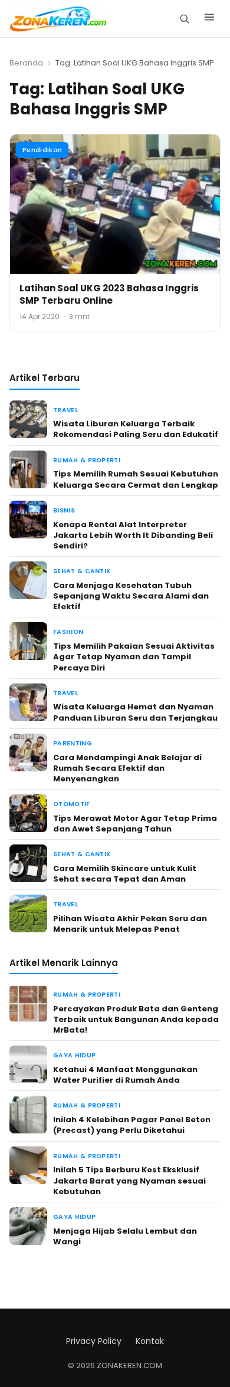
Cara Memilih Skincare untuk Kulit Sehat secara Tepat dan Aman (124, 874)
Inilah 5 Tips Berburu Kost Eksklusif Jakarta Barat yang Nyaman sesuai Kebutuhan (129, 1180)
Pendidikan (42, 150)
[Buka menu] (209, 19)
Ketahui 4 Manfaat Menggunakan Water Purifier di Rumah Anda (125, 1075)
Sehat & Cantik (81, 571)
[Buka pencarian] (184, 18)
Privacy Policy (93, 1341)
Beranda (26, 62)
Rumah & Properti (86, 460)
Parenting (72, 743)
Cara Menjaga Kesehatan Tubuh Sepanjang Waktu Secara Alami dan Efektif (131, 596)
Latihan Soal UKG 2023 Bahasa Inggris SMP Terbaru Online (109, 294)
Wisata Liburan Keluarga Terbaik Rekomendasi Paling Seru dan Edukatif (135, 429)
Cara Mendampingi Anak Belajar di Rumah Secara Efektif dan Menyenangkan (127, 768)
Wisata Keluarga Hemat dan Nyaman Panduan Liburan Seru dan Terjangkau (135, 712)
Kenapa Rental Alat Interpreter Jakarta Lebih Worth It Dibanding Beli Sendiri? (133, 535)
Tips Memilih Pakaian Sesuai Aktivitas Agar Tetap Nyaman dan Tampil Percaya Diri (134, 656)
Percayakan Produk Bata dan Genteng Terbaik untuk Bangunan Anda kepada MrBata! (136, 1019)
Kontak (150, 1341)
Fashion (68, 631)
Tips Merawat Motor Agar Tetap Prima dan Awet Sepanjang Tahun (135, 823)
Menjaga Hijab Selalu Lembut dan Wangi (125, 1236)
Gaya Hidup (74, 1055)
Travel (65, 410)
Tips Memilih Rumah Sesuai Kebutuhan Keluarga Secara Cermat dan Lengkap (135, 479)
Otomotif (71, 804)
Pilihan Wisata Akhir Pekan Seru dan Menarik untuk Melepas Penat (130, 924)
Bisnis (64, 510)
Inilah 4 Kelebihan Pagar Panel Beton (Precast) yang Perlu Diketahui (132, 1125)
